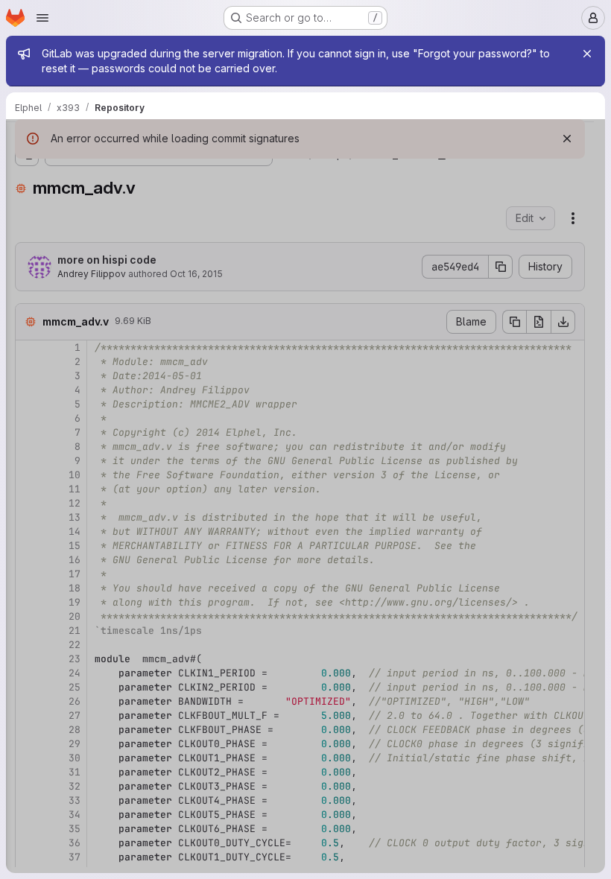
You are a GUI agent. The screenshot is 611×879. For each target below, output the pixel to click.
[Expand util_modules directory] (27, 218)
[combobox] (122, 169)
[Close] (587, 54)
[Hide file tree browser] (27, 140)
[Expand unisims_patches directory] (27, 194)
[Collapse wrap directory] (27, 242)
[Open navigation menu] (42, 18)
